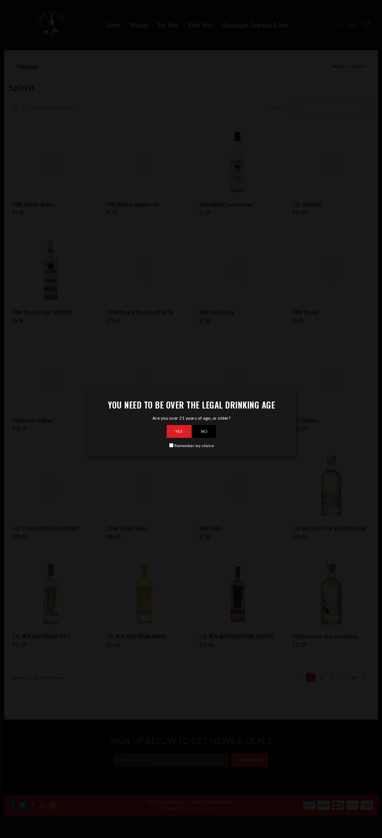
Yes (179, 431)
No (204, 431)
